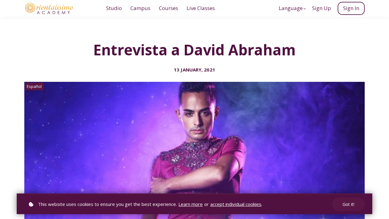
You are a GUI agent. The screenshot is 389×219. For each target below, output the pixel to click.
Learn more (190, 204)
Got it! (348, 204)
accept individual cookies (235, 204)
